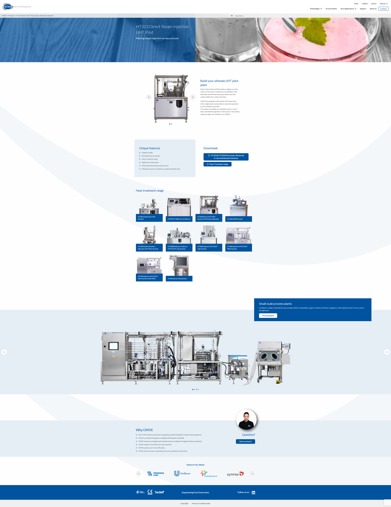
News (356, 3)
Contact (383, 9)
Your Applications (347, 9)
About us (373, 9)
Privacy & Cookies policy (201, 503)
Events (373, 3)
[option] (171, 98)
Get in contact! (245, 441)
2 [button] (171, 124)
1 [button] (169, 124)
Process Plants (331, 9)
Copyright (184, 503)
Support (363, 9)
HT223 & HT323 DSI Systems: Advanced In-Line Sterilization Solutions (227, 156)
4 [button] (198, 389)
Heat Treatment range (218, 164)
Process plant (268, 315)
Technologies (315, 9)
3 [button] (196, 389)
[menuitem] (383, 4)
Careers (365, 3)
